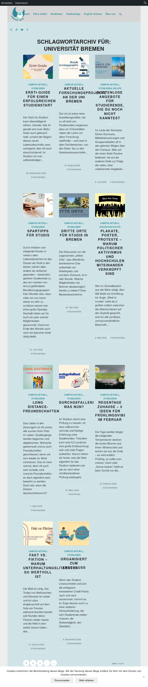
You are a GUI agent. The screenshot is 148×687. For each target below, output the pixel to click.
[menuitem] (145, 3)
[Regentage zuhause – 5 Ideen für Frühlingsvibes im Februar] (110, 377)
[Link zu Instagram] (11, 29)
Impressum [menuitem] (21, 2)
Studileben (38, 88)
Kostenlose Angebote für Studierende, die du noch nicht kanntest (110, 105)
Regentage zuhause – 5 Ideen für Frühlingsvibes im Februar (112, 411)
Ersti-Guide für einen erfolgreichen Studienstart (39, 99)
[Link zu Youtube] (22, 29)
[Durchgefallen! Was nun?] (74, 377)
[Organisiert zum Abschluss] (74, 533)
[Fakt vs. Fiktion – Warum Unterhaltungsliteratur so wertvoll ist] (38, 533)
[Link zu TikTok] (16, 29)
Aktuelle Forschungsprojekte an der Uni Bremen (82, 95)
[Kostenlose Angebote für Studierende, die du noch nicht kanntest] (110, 67)
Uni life (117, 88)
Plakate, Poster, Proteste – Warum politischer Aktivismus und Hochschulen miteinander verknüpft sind (110, 252)
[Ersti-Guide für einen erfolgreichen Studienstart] (38, 67)
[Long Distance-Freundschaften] (38, 377)
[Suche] (120, 14)
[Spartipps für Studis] (38, 205)
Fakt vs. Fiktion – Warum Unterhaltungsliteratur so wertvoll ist (50, 566)
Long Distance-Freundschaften (41, 406)
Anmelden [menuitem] (7, 2)
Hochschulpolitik (110, 226)
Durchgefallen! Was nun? (76, 404)
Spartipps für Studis (38, 233)
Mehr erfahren (86, 680)
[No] (143, 677)
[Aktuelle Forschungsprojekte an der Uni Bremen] (74, 67)
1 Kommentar (73, 494)
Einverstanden (62, 680)
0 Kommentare (38, 177)
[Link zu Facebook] (27, 29)
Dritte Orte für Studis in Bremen (74, 235)
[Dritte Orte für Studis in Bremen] (74, 205)
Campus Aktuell (37, 84)
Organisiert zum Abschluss (74, 563)
